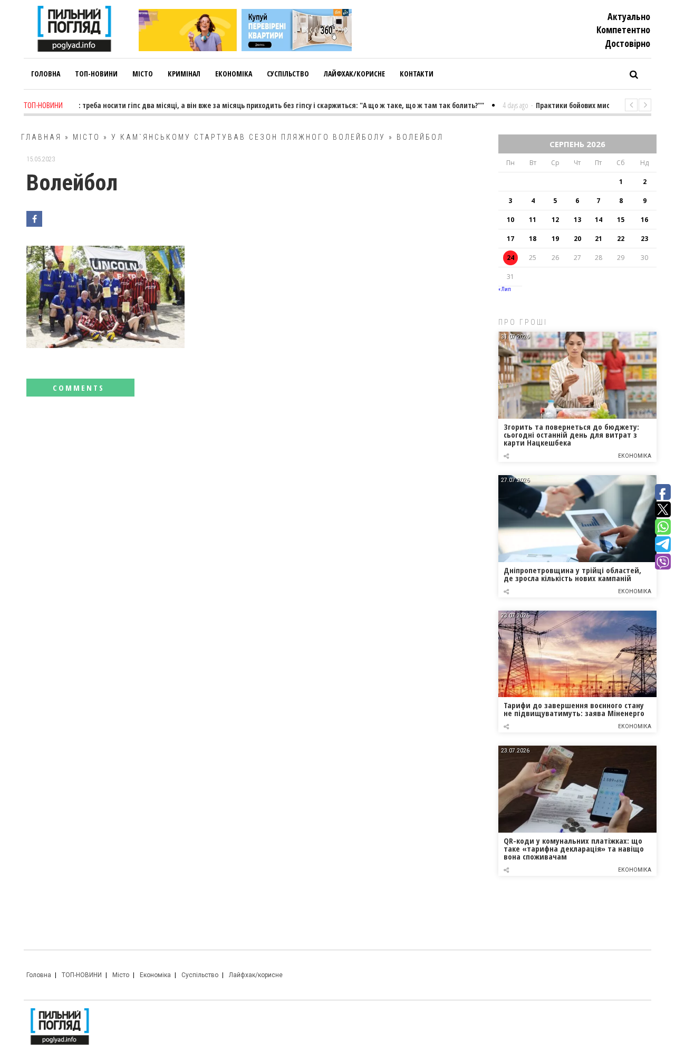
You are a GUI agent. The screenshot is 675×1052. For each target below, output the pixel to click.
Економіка (634, 456)
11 (532, 219)
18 (532, 238)
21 (598, 238)
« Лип (504, 289)
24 (510, 257)
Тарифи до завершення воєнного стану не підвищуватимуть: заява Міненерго (574, 709)
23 (644, 238)
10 (510, 219)
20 (577, 238)
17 (510, 238)
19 (555, 238)
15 (620, 219)
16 (644, 219)
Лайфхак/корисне (256, 975)
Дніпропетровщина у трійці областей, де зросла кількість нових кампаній (572, 574)
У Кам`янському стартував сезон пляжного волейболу (248, 137)
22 (620, 238)
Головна (38, 975)
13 (577, 219)
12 (555, 219)
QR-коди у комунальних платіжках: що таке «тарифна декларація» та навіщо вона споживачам (574, 848)
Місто (86, 137)
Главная (41, 137)
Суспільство (199, 975)
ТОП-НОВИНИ (82, 975)
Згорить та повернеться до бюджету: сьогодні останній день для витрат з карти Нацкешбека (571, 434)
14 (598, 219)
